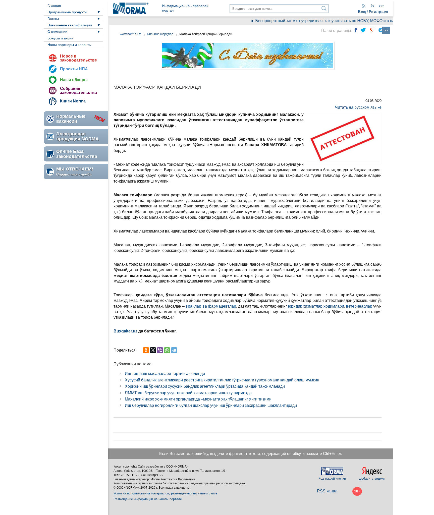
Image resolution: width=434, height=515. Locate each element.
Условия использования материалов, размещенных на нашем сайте (165, 493)
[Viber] (160, 350)
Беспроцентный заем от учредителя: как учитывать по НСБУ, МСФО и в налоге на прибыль (333, 21)
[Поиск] (324, 8)
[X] (153, 350)
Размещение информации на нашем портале (148, 499)
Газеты (53, 19)
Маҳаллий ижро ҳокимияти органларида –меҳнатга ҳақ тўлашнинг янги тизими (198, 399)
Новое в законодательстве (78, 58)
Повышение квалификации (69, 25)
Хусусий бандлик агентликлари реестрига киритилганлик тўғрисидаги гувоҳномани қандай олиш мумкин (222, 380)
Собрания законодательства (78, 90)
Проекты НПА (74, 69)
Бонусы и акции (60, 38)
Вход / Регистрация (373, 12)
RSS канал (327, 491)
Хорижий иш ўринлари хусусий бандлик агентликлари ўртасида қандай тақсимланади (205, 386)
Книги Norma (73, 101)
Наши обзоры (74, 80)
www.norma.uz (130, 34)
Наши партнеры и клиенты (69, 45)
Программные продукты (67, 12)
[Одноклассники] (146, 350)
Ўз (372, 6)
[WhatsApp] (167, 350)
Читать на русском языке (358, 107)
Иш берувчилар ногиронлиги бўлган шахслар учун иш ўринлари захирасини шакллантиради (211, 405)
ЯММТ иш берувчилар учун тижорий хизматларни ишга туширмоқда (188, 393)
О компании (57, 32)
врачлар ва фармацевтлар (211, 306)
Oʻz (381, 6)
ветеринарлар (359, 306)
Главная (54, 6)
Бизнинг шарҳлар (160, 34)
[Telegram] (174, 350)
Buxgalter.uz (125, 331)
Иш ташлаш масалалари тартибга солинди (165, 373)
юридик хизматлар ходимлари (316, 306)
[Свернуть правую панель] (386, 30)
